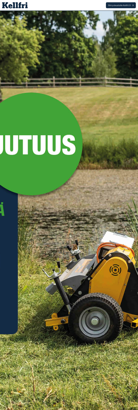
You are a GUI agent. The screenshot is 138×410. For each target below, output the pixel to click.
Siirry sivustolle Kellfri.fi (119, 5)
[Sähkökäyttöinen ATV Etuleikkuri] (69, 210)
